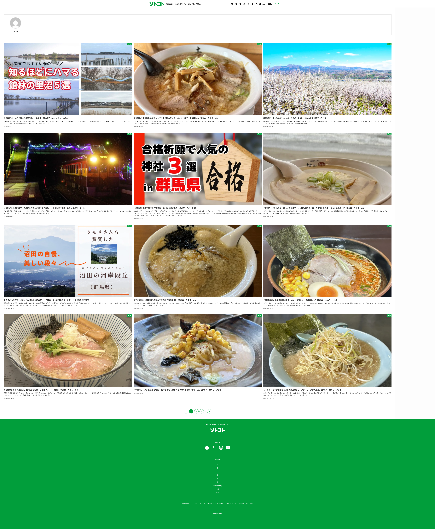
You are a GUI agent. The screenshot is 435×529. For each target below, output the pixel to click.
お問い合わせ (185, 503)
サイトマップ (249, 503)
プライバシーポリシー (231, 503)
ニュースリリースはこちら (198, 503)
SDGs (270, 3)
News (217, 492)
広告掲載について (211, 503)
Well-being (260, 3)
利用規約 (221, 503)
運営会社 (241, 503)
